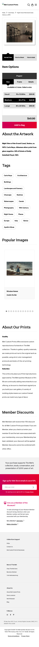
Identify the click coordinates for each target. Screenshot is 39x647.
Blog (8, 602)
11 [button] (30, 311)
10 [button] (27, 311)
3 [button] (11, 311)
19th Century (24, 208)
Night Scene (8, 214)
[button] (19, 94)
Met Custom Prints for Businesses (15, 550)
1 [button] (6, 311)
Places (20, 214)
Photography (9, 208)
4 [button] (13, 311)
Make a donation (12, 524)
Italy (16, 221)
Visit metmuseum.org (12, 575)
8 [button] (23, 311)
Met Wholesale (11, 599)
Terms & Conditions (13, 636)
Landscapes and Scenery (13, 188)
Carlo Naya (11, 13)
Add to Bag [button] (19, 125)
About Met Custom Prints (13, 592)
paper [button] (19, 76)
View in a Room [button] (19, 57)
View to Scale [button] (31, 57)
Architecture (22, 176)
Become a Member (12, 572)
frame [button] (19, 82)
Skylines (20, 195)
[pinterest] (13, 615)
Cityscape (7, 195)
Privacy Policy (29, 492)
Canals (21, 201)
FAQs (8, 543)
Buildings (7, 182)
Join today (19, 521)
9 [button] (25, 311)
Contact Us (10, 547)
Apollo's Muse (9, 227)
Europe (6, 221)
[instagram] (7, 615)
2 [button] (8, 311)
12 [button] (32, 311)
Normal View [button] (8, 57)
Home (3, 13)
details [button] (31, 82)
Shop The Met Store (12, 569)
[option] (19, 274)
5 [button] (16, 311)
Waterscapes (9, 201)
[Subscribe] (33, 487)
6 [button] (18, 311)
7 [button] (20, 311)
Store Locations (11, 595)
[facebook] (10, 615)
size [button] (8, 82)
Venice (25, 221)
